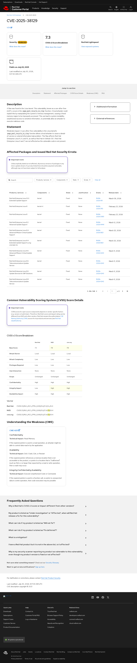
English (116, 9)
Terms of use (28, 659)
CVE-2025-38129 (31, 15)
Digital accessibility (59, 659)
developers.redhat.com (77, 615)
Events (30, 652)
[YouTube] (97, 598)
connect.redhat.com (76, 619)
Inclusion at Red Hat (74, 652)
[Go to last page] (127, 291)
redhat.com (73, 611)
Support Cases (8, 619)
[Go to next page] (122, 291)
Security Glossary (52, 563)
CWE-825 (13, 430)
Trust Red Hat (52, 611)
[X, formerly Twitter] (108, 598)
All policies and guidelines (43, 659)
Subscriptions (7, 2)
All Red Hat (123, 9)
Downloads (18, 2)
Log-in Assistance (31, 619)
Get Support (43, 2)
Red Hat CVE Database (14, 15)
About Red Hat (15, 652)
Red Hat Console (30, 2)
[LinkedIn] (92, 598)
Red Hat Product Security (50, 578)
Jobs (24, 652)
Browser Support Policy (55, 615)
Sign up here (39, 567)
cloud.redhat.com (75, 623)
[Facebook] (103, 598)
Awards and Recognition (55, 623)
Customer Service (9, 623)
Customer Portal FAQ (32, 615)
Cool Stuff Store (87, 652)
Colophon (50, 627)
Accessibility (51, 619)
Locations (38, 652)
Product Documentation (11, 627)
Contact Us (29, 611)
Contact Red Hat (49, 652)
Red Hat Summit (100, 652)
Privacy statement (16, 659)
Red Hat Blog (61, 652)
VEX (9, 27)
